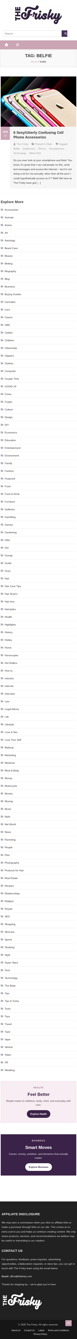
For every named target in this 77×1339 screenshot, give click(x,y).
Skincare (10, 931)
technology (19, 153)
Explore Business (38, 1167)
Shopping (10, 924)
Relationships (12, 893)
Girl (7, 547)
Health (8, 616)
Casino (9, 317)
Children (9, 340)
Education (10, 440)
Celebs (9, 332)
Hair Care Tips (13, 586)
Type (7, 1031)
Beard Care (11, 248)
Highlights (10, 624)
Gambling (10, 517)
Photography (12, 862)
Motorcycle (11, 785)
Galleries (10, 509)
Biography (10, 271)
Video (8, 1054)
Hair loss (10, 601)
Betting (9, 263)
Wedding (10, 1070)
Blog (7, 278)
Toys (7, 1016)
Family (8, 463)
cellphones (29, 148)
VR (6, 1062)
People (9, 847)
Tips (7, 993)
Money (8, 778)
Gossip (9, 555)
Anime (8, 225)
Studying (10, 947)
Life (7, 716)
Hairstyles (10, 609)
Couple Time (12, 378)
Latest (41, 1330)
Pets (7, 855)
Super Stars (11, 962)
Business (10, 286)
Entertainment (13, 447)
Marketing (10, 755)
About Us (15, 1330)
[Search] (64, 33)
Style (49, 144)
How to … (10, 670)
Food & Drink (12, 494)
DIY (7, 424)
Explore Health (38, 1114)
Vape (7, 1039)
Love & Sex (11, 732)
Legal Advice (12, 709)
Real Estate (11, 878)
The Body (10, 985)
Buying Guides (13, 294)
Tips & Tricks (12, 1001)
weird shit (35, 153)
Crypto (8, 401)
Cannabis (10, 301)
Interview (10, 693)
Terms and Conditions (58, 1330)
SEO (7, 916)
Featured (10, 478)
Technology (11, 978)
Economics (11, 432)
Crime (8, 394)
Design (9, 417)
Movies (9, 793)
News (8, 832)
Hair (7, 578)
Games (9, 524)
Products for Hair (14, 870)
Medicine (10, 762)
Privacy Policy (40, 1334)
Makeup (9, 747)
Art (6, 232)
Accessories (11, 209)
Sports (8, 939)
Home (8, 647)
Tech (7, 970)
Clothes (9, 363)
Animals (9, 217)
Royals (8, 908)
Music (8, 809)
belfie (16, 148)
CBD (7, 325)
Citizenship (11, 348)
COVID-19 (10, 386)
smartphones (56, 148)
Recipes (9, 885)
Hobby (8, 640)
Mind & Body (12, 770)
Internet (9, 686)
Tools (8, 1008)
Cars (7, 309)
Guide (8, 563)
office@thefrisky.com (21, 1276)
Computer (10, 371)
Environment (12, 455)
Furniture (10, 501)
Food (8, 486)
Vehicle (9, 1047)
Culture (9, 409)
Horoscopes (11, 655)
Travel (8, 1024)
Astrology (10, 240)
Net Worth (10, 824)
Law (7, 701)
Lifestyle (9, 724)
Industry (9, 678)
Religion (9, 901)
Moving (9, 801)
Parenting (10, 839)
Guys (8, 570)
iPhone (42, 148)
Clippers (9, 355)
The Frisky (22, 144)
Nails (7, 816)
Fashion (9, 470)
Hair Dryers (11, 593)
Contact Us (29, 1330)
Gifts (7, 540)
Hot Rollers (11, 663)
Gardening (11, 532)
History (9, 632)
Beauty (9, 255)
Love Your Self (13, 739)
